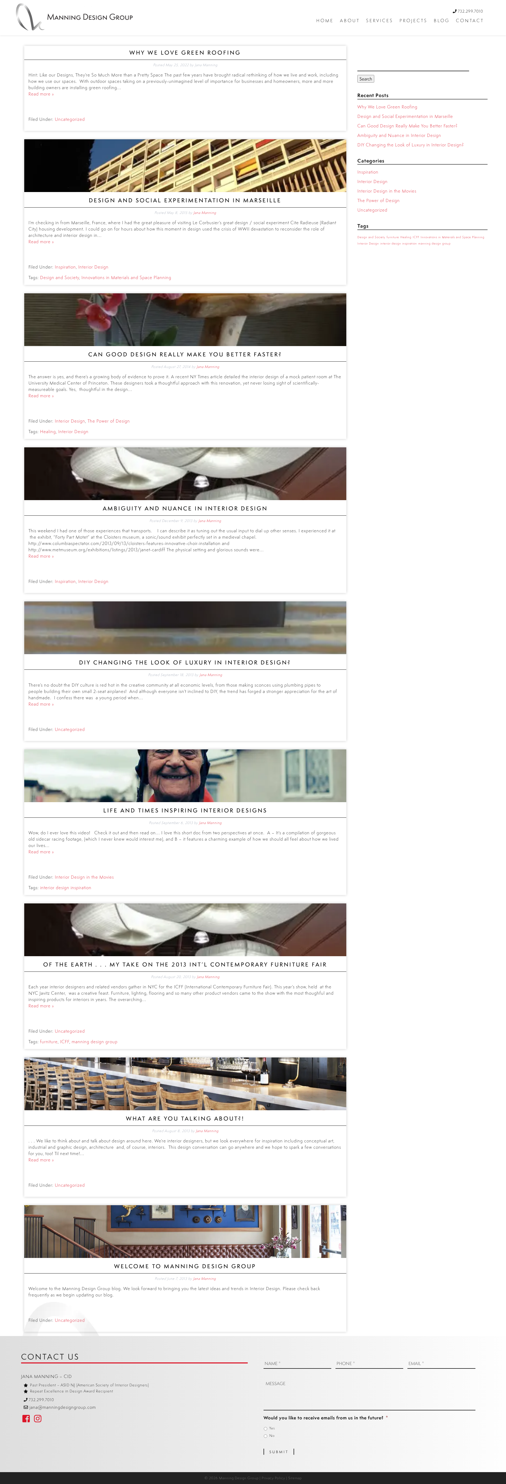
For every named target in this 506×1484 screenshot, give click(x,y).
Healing (48, 431)
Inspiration (65, 267)
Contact (470, 20)
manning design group (95, 1041)
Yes (272, 1428)
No (272, 1435)
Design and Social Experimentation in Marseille (185, 200)
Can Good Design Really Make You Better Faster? (185, 354)
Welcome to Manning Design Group (185, 1266)
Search (365, 79)
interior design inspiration (65, 887)
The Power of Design (108, 421)
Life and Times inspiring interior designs (185, 810)
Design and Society (59, 277)
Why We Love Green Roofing (185, 52)
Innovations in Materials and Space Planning (126, 277)
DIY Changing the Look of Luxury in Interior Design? (185, 662)
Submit (279, 1451)
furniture (49, 1041)
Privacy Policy (273, 1478)
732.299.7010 (470, 11)
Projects (413, 20)
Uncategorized (70, 119)
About (350, 20)
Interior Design (93, 267)
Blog (442, 20)
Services (379, 20)
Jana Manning (204, 212)
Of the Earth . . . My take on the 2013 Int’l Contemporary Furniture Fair (185, 964)
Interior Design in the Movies (84, 877)
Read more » (41, 94)
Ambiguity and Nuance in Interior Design (185, 508)
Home (325, 20)
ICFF (64, 1041)
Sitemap (295, 1478)
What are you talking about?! (185, 1118)
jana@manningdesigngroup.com (63, 1407)
